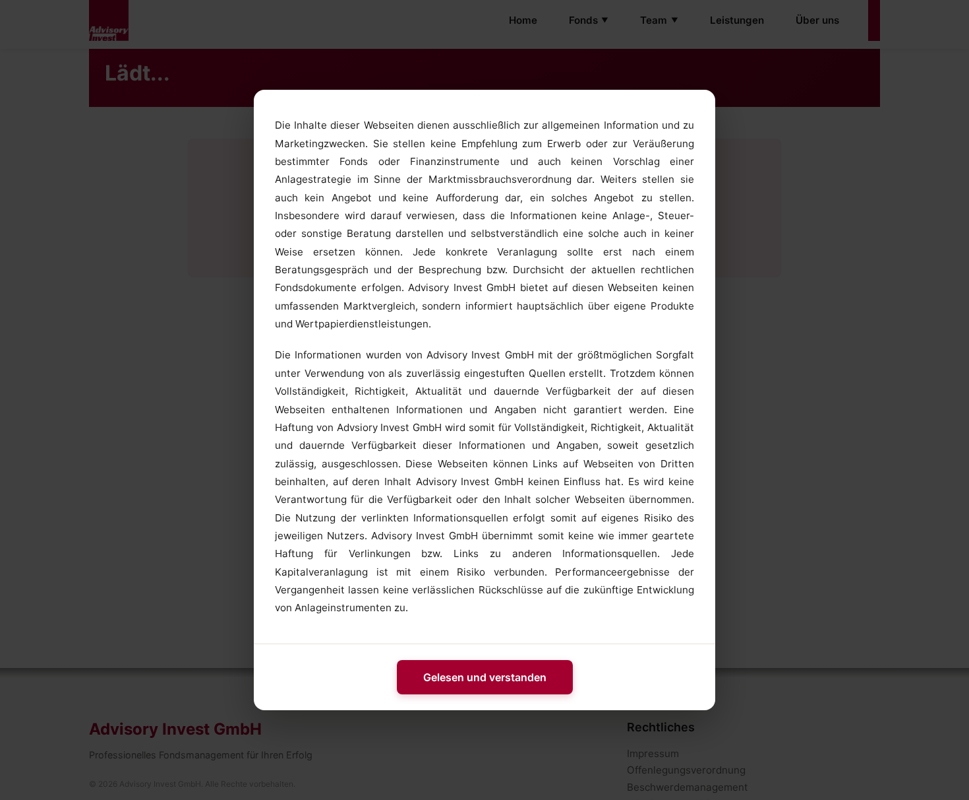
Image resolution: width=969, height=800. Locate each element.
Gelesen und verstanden (484, 677)
